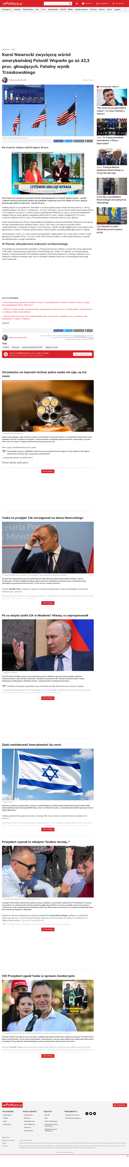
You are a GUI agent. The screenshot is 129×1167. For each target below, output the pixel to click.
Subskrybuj (90, 337)
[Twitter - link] (94, 1113)
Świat (13, 49)
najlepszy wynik (51, 347)
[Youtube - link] (90, 1113)
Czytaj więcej (48, 471)
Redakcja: (6, 1137)
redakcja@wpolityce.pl (80, 335)
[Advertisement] (64, 27)
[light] (77, 3)
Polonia (6, 347)
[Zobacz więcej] (112, 97)
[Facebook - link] (86, 1113)
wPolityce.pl (5, 49)
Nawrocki (15, 347)
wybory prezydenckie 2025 (32, 347)
